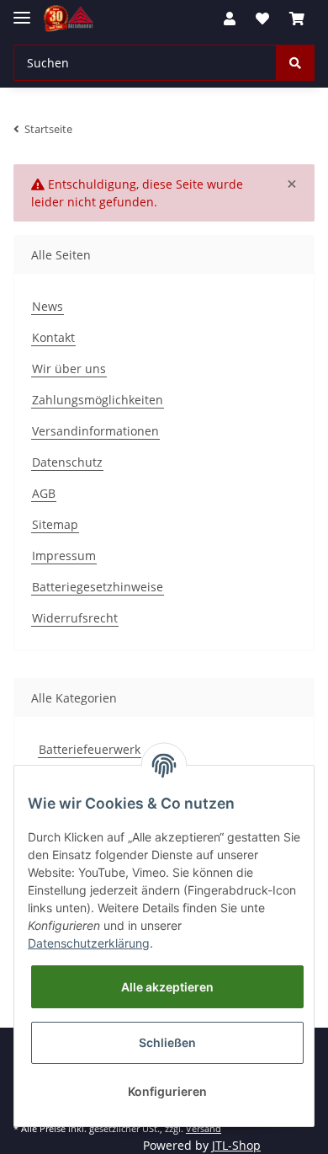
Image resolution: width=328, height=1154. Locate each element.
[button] (230, 18)
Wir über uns (69, 369)
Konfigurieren (167, 1091)
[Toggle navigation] (21, 10)
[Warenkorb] (297, 18)
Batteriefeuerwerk (89, 749)
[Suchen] (295, 63)
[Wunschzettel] (262, 18)
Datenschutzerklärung (89, 943)
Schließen (167, 1042)
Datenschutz (67, 462)
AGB (44, 493)
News (47, 306)
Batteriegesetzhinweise (97, 587)
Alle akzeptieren (167, 987)
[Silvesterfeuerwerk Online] (68, 19)
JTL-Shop (236, 1145)
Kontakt (53, 337)
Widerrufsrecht (75, 618)
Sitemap (55, 524)
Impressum (64, 556)
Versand (203, 1128)
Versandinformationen (95, 431)
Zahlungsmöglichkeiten (97, 400)
